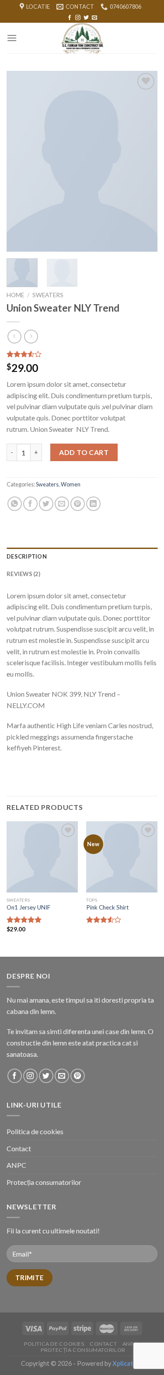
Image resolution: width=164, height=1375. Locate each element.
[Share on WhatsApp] (14, 504)
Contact (19, 1148)
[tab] (82, 556)
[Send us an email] (94, 18)
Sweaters (47, 295)
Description (27, 556)
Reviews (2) (23, 573)
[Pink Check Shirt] (121, 856)
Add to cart (83, 452)
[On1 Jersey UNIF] (42, 856)
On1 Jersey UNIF (28, 907)
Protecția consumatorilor (44, 1182)
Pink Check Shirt (107, 907)
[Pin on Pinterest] (77, 504)
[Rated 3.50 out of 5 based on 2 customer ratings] (82, 354)
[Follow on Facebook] (69, 18)
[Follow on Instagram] (77, 18)
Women (70, 484)
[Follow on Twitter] (86, 18)
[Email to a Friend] (62, 504)
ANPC (16, 1165)
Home (15, 295)
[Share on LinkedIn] (93, 504)
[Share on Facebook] (30, 504)
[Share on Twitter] (46, 504)
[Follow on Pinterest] (77, 1076)
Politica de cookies (35, 1131)
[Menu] (12, 38)
